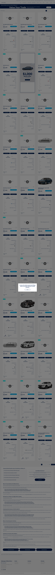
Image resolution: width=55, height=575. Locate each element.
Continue (27, 289)
